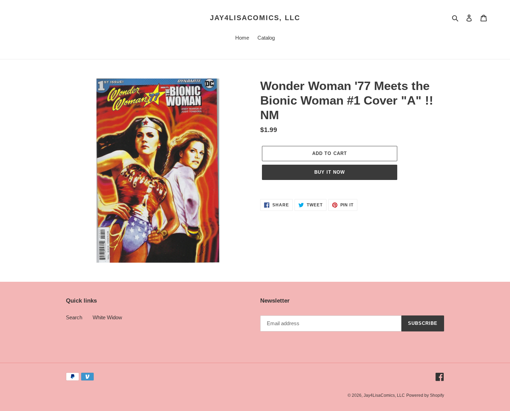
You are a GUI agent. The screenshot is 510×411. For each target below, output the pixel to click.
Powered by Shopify (425, 395)
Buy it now (329, 172)
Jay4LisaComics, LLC (255, 18)
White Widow (107, 317)
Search (74, 317)
